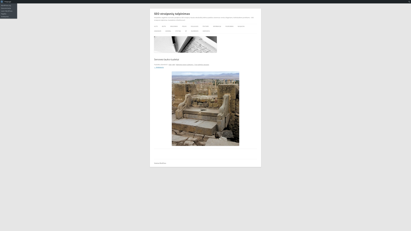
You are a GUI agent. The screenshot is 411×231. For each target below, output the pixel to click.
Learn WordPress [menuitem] (6, 11)
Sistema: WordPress (160, 163)
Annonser (157, 31)
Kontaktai (206, 31)
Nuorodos (194, 31)
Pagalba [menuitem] (3, 14)
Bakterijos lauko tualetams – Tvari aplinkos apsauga (192, 65)
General (168, 31)
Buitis (164, 26)
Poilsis (184, 26)
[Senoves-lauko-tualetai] (205, 108)
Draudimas (174, 26)
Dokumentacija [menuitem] (6, 8)
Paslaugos (194, 26)
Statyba (178, 31)
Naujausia (241, 26)
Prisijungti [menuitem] (7, 2)
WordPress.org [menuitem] (6, 5)
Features (206, 26)
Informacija (217, 26)
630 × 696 (172, 65)
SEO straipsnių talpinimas (172, 14)
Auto (156, 26)
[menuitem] (2, 1)
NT (186, 31)
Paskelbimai (229, 26)
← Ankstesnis (159, 67)
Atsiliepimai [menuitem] (5, 16)
